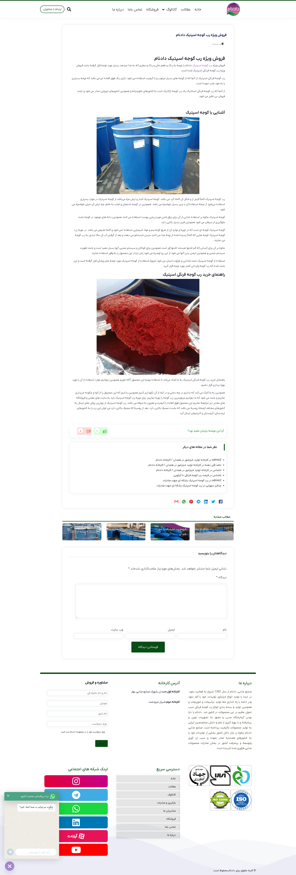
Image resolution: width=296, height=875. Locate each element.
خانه (198, 9)
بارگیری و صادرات (166, 803)
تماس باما (135, 9)
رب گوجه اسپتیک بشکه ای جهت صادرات (185, 480)
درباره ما (118, 9)
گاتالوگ (171, 9)
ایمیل (171, 630)
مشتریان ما (169, 811)
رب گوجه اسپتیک (202, 65)
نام (225, 630)
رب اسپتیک (216, 44)
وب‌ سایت (117, 630)
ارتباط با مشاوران (52, 9)
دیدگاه (221, 577)
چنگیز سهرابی (213, 485)
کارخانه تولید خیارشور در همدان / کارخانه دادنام (182, 460)
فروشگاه (152, 9)
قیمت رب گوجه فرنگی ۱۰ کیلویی (191, 475)
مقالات (185, 9)
